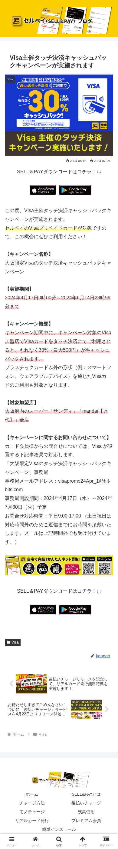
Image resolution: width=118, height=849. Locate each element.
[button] (106, 759)
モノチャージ (32, 811)
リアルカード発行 (32, 820)
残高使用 (86, 811)
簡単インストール (59, 829)
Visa (15, 642)
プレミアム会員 (86, 820)
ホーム (32, 794)
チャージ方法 (32, 803)
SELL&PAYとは (86, 794)
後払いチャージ (86, 803)
